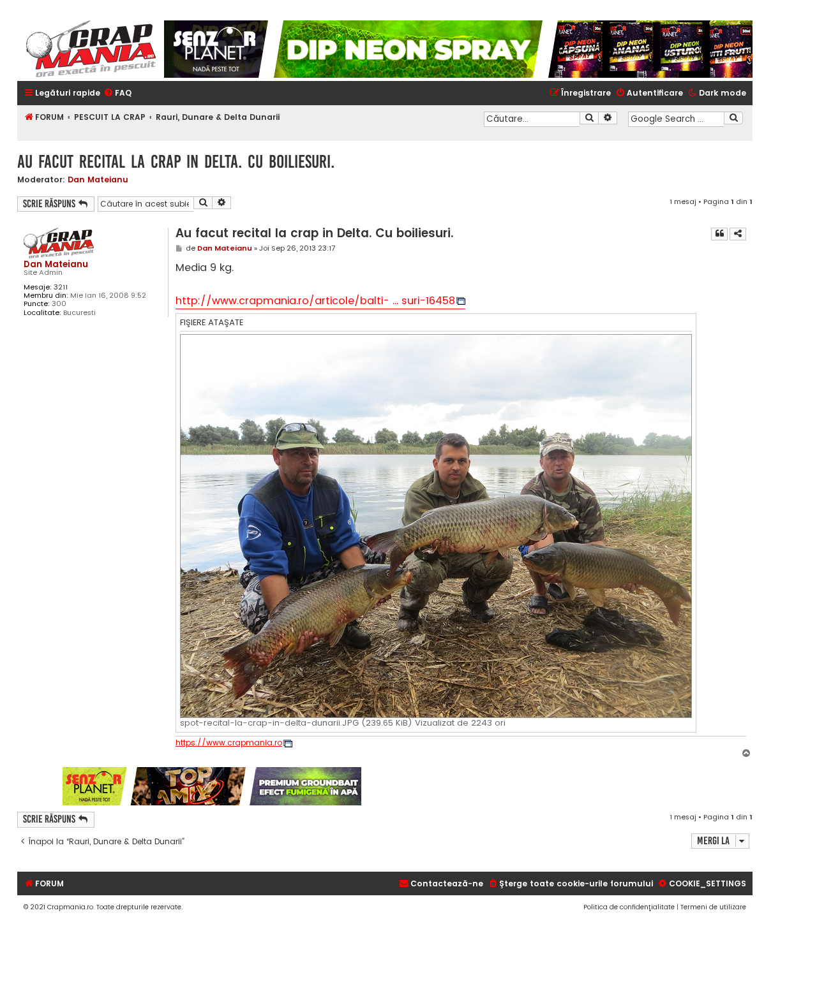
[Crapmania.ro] (90, 49)
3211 (61, 287)
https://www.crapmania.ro (229, 743)
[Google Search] (733, 118)
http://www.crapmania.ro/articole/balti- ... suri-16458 (315, 300)
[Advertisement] (557, 786)
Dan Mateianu (98, 179)
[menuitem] (117, 93)
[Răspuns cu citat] (719, 234)
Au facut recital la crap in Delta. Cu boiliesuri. (175, 162)
